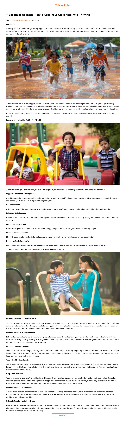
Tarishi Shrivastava (21, 20)
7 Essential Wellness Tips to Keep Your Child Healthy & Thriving (48, 15)
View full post (63, 415)
